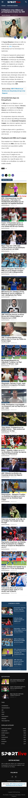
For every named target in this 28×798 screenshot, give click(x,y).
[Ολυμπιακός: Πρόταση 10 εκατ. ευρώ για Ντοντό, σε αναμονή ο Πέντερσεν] (14, 375)
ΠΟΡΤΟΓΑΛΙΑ (4, 517)
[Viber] (25, 37)
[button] (26, 2)
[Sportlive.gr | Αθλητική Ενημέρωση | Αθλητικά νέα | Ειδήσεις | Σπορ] (14, 753)
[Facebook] (15, 37)
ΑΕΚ (10, 46)
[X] (18, 37)
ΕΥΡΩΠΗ (3, 540)
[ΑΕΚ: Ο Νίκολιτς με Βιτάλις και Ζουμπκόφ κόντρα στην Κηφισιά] (14, 465)
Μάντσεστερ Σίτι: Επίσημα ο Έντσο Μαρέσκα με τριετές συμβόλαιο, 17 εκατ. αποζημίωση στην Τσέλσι (12, 293)
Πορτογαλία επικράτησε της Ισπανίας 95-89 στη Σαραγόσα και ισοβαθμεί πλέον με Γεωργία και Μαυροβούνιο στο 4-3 (13, 544)
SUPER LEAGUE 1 (5, 220)
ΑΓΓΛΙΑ (3, 289)
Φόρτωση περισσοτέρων (13, 669)
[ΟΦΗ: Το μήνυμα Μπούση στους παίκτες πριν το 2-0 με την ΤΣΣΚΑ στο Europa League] (14, 329)
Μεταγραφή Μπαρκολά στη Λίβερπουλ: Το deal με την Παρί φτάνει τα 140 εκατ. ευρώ (11, 362)
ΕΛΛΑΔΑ (4, 5)
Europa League (5, 335)
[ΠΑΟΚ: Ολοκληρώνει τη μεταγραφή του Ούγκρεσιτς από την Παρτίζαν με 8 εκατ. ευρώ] (14, 396)
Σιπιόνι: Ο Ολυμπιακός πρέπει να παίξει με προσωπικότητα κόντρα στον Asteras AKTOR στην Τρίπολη (12, 224)
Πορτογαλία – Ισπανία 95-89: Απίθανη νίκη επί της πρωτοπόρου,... (20, 630)
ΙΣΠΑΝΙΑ (3, 266)
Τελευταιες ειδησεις (12, 5)
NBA (3, 624)
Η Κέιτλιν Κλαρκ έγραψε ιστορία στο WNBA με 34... (19, 619)
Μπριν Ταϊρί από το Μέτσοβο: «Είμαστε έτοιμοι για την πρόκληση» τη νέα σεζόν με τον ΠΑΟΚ (13, 247)
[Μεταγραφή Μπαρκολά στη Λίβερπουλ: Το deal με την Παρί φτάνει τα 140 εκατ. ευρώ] (14, 352)
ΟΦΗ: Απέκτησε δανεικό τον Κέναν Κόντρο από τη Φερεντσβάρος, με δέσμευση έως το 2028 (12, 316)
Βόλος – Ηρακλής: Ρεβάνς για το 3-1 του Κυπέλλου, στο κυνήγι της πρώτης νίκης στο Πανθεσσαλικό (13, 452)
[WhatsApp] (21, 37)
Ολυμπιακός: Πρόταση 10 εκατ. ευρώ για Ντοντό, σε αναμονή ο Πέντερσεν (13, 384)
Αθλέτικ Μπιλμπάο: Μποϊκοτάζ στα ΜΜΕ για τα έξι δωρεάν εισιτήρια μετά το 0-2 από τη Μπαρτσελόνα (12, 270)
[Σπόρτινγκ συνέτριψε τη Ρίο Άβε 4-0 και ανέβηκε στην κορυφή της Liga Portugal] (14, 511)
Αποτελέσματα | (11, 780)
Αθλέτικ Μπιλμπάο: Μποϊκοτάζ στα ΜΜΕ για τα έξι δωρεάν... (19, 640)
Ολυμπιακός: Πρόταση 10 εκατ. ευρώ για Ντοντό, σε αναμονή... (19, 609)
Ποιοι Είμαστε (6, 794)
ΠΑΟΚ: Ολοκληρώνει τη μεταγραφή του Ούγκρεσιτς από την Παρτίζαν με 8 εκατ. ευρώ (13, 406)
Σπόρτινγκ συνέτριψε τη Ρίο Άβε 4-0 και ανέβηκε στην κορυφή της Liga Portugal (13, 520)
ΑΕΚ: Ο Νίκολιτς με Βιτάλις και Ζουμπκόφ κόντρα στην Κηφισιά (13, 91)
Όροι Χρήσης (18, 794)
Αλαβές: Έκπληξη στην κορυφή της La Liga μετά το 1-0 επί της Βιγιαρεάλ (13, 567)
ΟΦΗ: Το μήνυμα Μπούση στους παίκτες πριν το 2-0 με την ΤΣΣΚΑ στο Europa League (13, 339)
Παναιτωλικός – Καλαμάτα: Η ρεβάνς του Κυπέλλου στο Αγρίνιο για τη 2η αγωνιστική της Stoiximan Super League (13, 497)
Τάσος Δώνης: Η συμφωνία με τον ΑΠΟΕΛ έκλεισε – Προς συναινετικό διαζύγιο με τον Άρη (13, 429)
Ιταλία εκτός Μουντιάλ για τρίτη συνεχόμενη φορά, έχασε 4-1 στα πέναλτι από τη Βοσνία (12, 589)
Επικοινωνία (12, 794)
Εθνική (3, 634)
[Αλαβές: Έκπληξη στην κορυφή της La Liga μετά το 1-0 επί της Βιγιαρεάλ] (14, 558)
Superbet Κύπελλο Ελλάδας (8, 196)
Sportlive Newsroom (6, 15)
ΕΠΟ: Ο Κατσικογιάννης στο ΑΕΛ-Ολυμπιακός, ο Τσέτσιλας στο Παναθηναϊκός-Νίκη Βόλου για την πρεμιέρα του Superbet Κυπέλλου (12, 200)
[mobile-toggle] (2, 2)
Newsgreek (18, 780)
